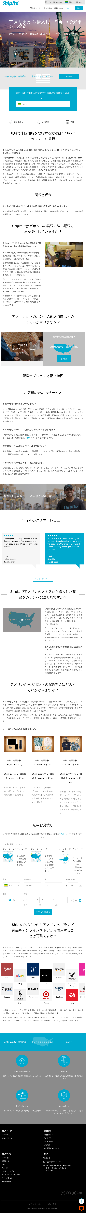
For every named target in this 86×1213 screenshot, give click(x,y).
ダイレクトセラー (8, 1178)
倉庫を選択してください (14, 844)
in (83, 901)
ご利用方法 (49, 8)
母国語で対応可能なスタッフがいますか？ (20, 404)
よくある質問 (48, 1141)
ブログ (50, 2)
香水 (28, 438)
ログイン (69, 8)
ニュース (5, 1168)
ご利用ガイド (48, 1135)
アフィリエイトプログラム (11, 1174)
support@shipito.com (53, 1162)
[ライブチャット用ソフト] (81, 1208)
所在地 (61, 834)
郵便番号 (27, 879)
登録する (79, 8)
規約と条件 (52, 1204)
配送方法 (47, 1145)
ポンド (14, 900)
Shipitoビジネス (7, 1138)
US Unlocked (6, 1181)
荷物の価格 (70, 879)
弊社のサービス (36, 8)
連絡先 (46, 1154)
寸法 (25, 894)
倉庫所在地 (5, 1161)
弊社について (61, 8)
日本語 (80, 2)
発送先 (71, 2)
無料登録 (69, 76)
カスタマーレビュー (9, 1171)
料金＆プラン (48, 1138)
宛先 (4, 879)
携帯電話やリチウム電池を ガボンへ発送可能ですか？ (24, 446)
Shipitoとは (6, 1158)
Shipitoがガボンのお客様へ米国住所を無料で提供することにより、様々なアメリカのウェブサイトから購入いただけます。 (42, 151)
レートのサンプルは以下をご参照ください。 (21, 729)
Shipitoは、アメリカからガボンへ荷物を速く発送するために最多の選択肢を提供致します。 (22, 244)
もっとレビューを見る (43, 579)
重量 (4, 894)
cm (76, 901)
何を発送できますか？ (51, 1148)
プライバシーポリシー (36, 1204)
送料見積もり (60, 2)
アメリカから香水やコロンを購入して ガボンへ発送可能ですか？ (29, 430)
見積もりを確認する (43, 912)
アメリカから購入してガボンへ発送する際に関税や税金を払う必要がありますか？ (36, 206)
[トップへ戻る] (81, 1201)
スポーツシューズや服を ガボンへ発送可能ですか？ (23, 463)
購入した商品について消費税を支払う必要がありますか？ (63, 648)
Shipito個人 (6, 1135)
